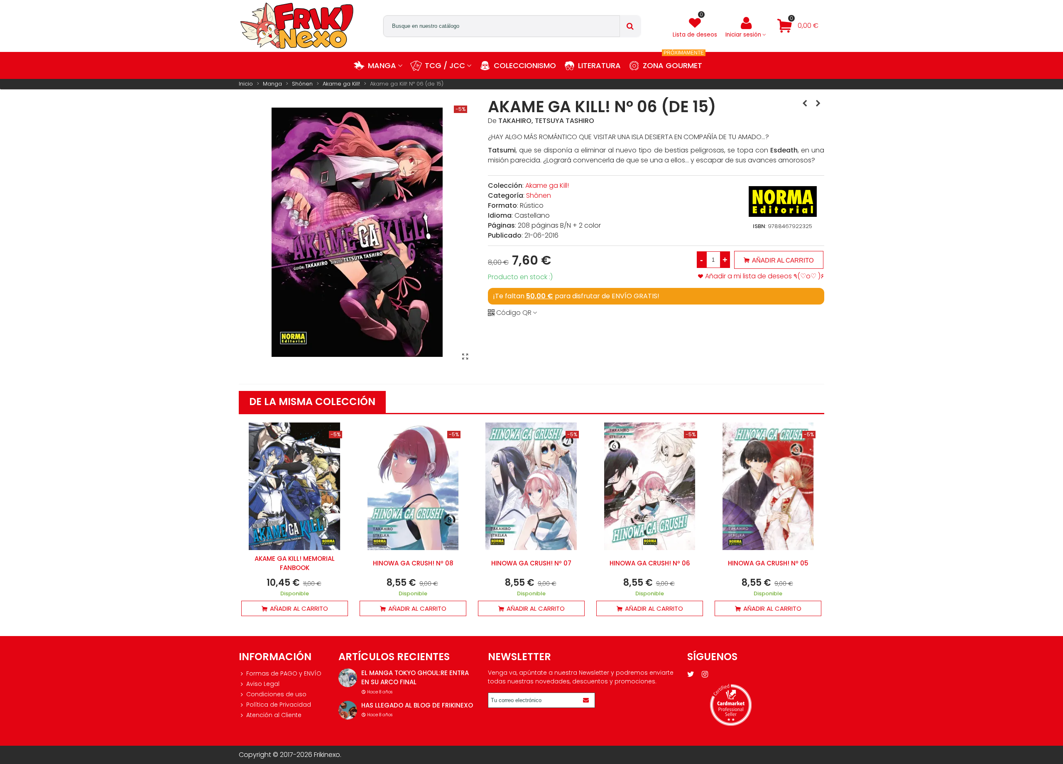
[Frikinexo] (297, 26)
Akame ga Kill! (547, 185)
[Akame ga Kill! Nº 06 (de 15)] (465, 357)
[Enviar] (587, 700)
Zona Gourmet (673, 61)
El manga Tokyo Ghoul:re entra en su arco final (415, 677)
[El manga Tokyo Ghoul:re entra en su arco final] (347, 677)
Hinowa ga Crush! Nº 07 (531, 563)
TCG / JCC (445, 65)
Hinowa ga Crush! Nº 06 (650, 563)
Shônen (538, 195)
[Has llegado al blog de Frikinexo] (347, 710)
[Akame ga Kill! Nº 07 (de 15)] (818, 103)
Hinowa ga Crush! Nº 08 (413, 563)
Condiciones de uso (276, 694)
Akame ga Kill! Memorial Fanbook (295, 563)
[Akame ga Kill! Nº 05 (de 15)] (804, 103)
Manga (382, 65)
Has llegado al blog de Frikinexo (417, 705)
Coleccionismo (525, 65)
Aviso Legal (262, 684)
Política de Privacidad (278, 704)
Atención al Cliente (273, 715)
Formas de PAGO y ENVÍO (283, 673)
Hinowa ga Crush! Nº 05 (768, 563)
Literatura (599, 65)
